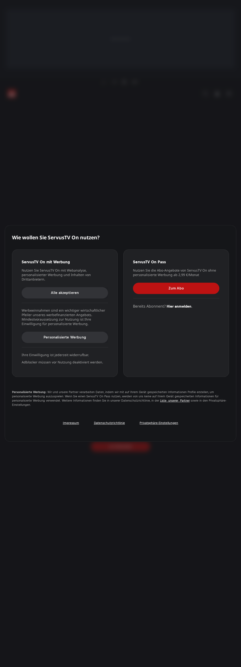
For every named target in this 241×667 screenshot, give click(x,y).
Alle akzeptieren (65, 293)
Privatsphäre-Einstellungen (159, 423)
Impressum (71, 423)
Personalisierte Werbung (65, 337)
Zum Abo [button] (176, 288)
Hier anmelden (179, 306)
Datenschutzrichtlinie (109, 423)
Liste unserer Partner (175, 400)
